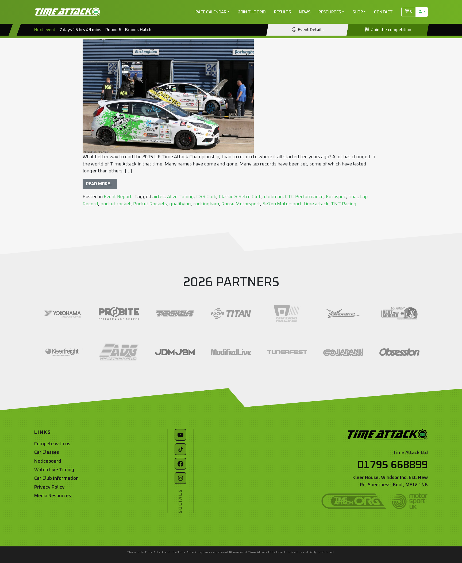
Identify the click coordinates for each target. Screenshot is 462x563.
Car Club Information (56, 478)
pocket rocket (116, 204)
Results (282, 12)
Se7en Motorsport (282, 204)
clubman (273, 196)
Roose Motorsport (240, 204)
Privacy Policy (49, 487)
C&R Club (206, 196)
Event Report (118, 196)
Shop (357, 12)
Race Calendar (210, 12)
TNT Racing (343, 204)
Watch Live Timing (54, 469)
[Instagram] (180, 478)
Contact (383, 12)
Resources (329, 12)
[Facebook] (180, 464)
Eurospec (336, 196)
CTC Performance (304, 196)
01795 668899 (392, 465)
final (353, 196)
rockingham (206, 204)
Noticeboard (47, 461)
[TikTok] (180, 449)
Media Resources (52, 495)
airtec (158, 196)
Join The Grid (252, 12)
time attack (316, 204)
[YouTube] (180, 435)
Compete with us (52, 443)
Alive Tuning (180, 196)
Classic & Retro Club (240, 196)
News (304, 12)
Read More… (100, 184)
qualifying (180, 204)
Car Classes (46, 452)
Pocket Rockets (150, 204)
